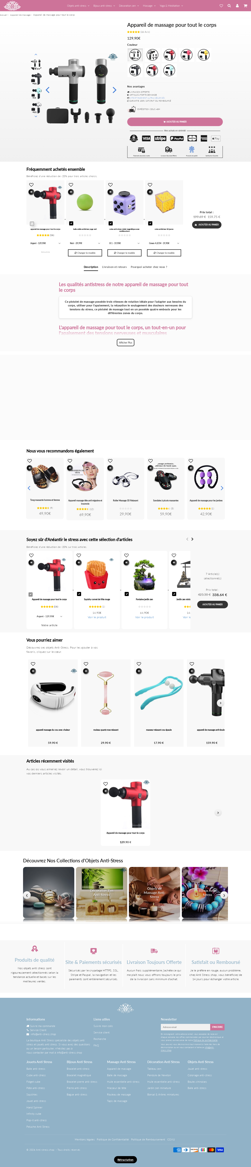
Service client (101, 1032)
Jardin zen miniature (159, 1087)
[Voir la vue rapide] (29, 468)
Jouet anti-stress (36, 1100)
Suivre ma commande (42, 1025)
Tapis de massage (117, 1100)
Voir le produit (97, 617)
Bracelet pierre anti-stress (82, 1081)
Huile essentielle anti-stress (123, 1081)
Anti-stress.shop (45, 1149)
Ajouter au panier (209, 224)
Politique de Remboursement (148, 1139)
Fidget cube (33, 1081)
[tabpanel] (36, 64)
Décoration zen (127, 5)
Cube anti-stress (36, 1075)
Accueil (3, 15)
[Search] (229, 5)
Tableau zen (154, 1068)
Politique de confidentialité (205, 1040)
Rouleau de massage (119, 1094)
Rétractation (125, 1159)
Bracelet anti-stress (78, 1068)
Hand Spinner (34, 1107)
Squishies (31, 1094)
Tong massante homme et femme (45, 500)
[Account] (237, 5)
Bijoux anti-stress (102, 5)
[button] (33, 813)
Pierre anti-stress (77, 1087)
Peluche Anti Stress (37, 1126)
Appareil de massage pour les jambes (206, 500)
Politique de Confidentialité (113, 1139)
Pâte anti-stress (35, 1087)
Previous (47, 89)
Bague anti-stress (77, 1094)
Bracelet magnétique (79, 1075)
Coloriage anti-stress (200, 1075)
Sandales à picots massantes (165, 500)
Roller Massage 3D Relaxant (125, 500)
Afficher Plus (125, 342)
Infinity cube (33, 1113)
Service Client (38, 1030)
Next (114, 89)
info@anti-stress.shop (43, 1034)
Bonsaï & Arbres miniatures (163, 1094)
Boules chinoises (197, 1081)
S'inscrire (217, 1027)
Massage (147, 5)
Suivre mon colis (103, 1025)
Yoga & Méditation (170, 5)
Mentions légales (85, 1139)
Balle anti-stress (35, 1068)
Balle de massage (117, 1075)
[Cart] (245, 5)
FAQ (96, 1045)
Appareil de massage (20, 15)
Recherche (100, 1038)
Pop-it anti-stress (36, 1120)
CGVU (171, 1139)
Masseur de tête (116, 1087)
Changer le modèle (86, 252)
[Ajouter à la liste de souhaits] (29, 460)
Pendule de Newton (159, 1075)
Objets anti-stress (76, 5)
